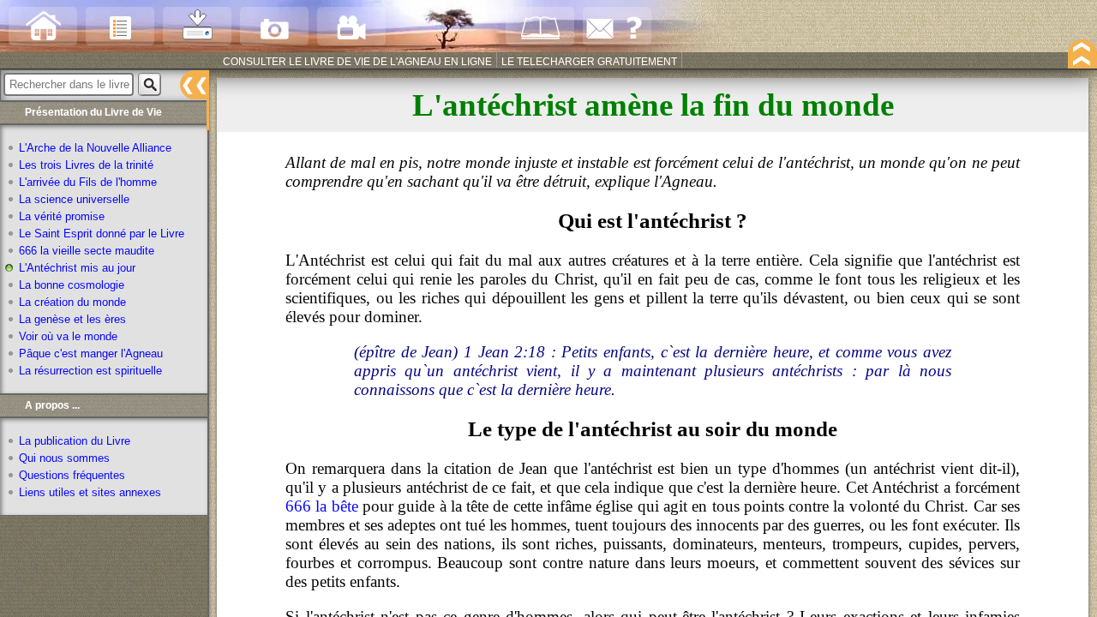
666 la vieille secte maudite (86, 251)
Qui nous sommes (64, 458)
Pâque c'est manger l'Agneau (91, 354)
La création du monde (72, 302)
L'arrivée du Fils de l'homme (88, 183)
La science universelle (74, 200)
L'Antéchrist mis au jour (77, 268)
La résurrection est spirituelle (90, 371)
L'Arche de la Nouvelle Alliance (95, 148)
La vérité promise (62, 217)
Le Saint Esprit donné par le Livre (101, 234)
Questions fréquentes (72, 476)
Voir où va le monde (68, 337)
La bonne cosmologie (71, 285)
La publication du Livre (74, 441)
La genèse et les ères (72, 320)
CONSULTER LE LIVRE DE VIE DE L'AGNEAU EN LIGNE (357, 62)
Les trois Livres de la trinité (86, 165)
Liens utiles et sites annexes (90, 493)
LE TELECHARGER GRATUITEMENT (589, 62)
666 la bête (321, 506)
